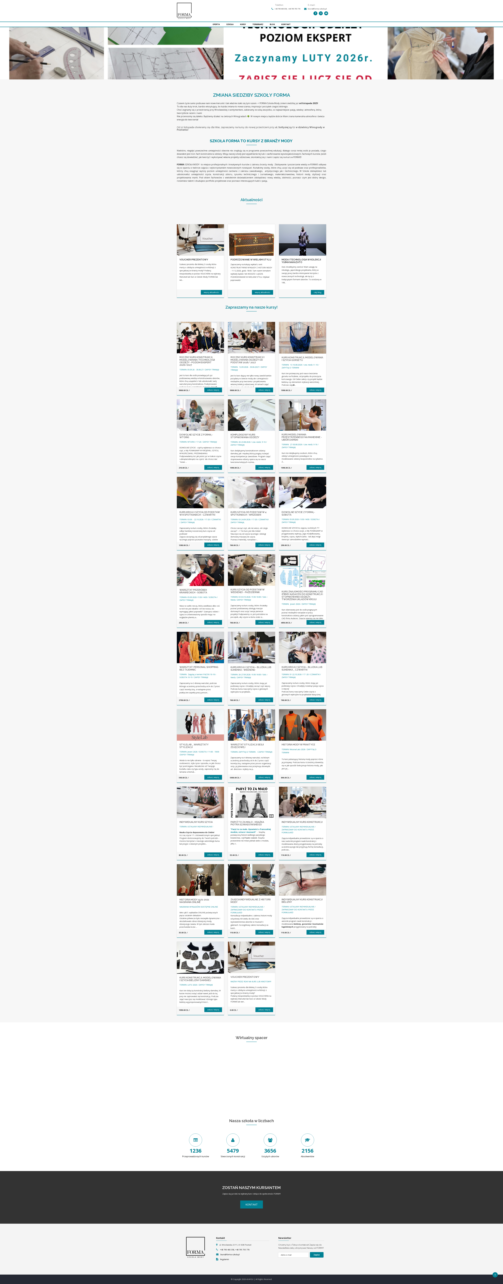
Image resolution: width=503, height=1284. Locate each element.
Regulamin (224, 1259)
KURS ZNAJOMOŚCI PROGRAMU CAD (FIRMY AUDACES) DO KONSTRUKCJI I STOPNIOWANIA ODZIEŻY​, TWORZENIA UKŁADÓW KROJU (302, 595)
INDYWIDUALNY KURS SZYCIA (196, 822)
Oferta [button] (216, 24)
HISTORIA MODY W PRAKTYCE (298, 744)
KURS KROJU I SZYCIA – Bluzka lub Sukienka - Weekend (251, 668)
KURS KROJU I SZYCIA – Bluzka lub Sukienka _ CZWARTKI (302, 668)
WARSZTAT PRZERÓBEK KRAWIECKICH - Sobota (193, 591)
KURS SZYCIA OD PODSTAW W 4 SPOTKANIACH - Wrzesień (248, 513)
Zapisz (317, 1255)
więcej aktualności (211, 292)
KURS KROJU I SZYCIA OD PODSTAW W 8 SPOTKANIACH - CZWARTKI (199, 513)
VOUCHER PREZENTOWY (245, 977)
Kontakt (286, 24)
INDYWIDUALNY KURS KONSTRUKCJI (302, 822)
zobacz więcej (213, 390)
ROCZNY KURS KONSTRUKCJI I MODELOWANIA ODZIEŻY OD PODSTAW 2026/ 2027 (247, 360)
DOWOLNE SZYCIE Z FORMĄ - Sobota (298, 513)
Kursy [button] (243, 24)
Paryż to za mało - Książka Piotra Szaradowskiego (247, 823)
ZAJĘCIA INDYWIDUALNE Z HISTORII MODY (250, 900)
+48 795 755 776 (294, 9)
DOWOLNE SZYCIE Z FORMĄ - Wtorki (196, 436)
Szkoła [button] (230, 24)
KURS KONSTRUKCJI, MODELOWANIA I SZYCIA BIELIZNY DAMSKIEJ (200, 979)
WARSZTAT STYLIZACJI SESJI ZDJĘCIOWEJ (247, 746)
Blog (272, 24)
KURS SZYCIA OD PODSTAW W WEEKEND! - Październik (247, 591)
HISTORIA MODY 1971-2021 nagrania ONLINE (194, 901)
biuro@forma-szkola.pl (317, 9)
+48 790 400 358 (281, 9)
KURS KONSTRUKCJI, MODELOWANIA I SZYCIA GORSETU (302, 358)
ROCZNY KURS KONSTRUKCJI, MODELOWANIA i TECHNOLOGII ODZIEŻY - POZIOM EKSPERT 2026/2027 (197, 361)
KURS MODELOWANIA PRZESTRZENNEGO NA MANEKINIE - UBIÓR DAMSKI (302, 437)
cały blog (317, 292)
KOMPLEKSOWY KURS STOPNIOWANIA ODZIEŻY (245, 436)
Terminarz (257, 24)
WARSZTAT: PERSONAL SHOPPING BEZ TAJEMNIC (198, 668)
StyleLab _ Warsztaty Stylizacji (193, 746)
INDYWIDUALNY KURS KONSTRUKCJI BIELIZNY (302, 900)
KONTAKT (251, 1204)
